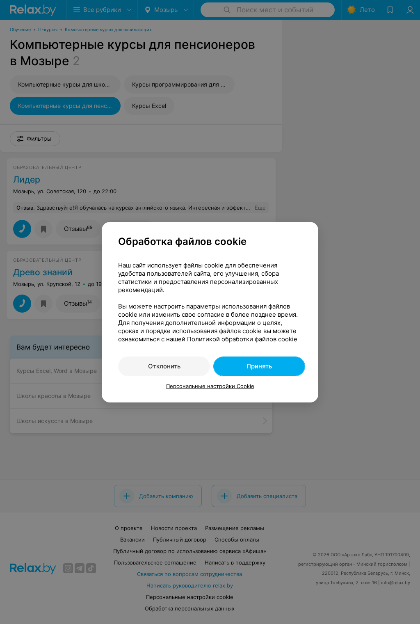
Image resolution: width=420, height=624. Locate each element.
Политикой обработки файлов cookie (242, 339)
